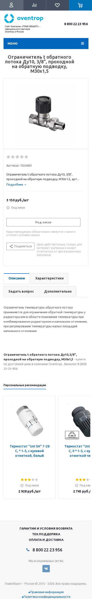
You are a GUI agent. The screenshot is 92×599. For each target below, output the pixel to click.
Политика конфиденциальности (47, 596)
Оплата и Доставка (46, 539)
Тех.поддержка (46, 534)
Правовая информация (47, 592)
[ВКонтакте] (46, 568)
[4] (22, 157)
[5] (26, 157)
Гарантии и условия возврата (46, 528)
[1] (8, 157)
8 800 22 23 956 (76, 24)
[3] (17, 157)
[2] (13, 157)
